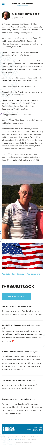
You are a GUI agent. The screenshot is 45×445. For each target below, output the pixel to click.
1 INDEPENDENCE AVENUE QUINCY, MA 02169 (34, 430)
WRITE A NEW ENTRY (16, 296)
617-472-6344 (38, 427)
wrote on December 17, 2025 (24, 399)
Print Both (6, 274)
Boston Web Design (16, 439)
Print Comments (33, 274)
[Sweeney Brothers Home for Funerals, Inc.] (22, 5)
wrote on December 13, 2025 (21, 306)
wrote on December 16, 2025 (27, 351)
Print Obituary (18, 274)
